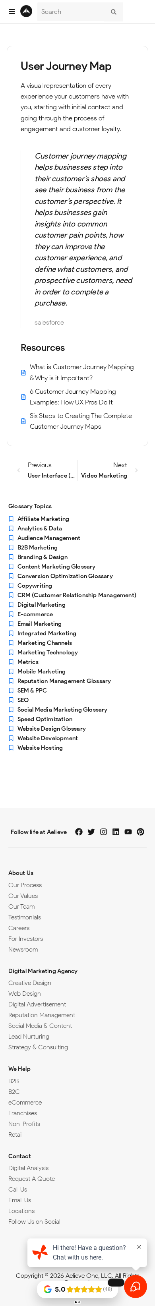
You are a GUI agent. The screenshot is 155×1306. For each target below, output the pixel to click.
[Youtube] (128, 832)
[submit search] (113, 11)
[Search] (70, 11)
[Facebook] (79, 832)
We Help (19, 1068)
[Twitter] (91, 832)
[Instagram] (103, 832)
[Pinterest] (140, 832)
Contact (19, 1156)
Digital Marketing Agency (43, 971)
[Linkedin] (116, 832)
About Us (20, 872)
